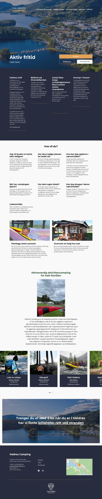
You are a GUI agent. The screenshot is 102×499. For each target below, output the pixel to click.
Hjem (39, 462)
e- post (21, 194)
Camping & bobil (58, 9)
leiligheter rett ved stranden (61, 423)
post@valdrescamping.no (17, 466)
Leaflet (79, 474)
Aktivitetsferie (71, 9)
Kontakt (90, 9)
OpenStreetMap (85, 474)
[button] (50, 392)
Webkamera (67, 61)
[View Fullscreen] (68, 465)
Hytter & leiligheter (44, 9)
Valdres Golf (16, 127)
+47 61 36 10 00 (85, 61)
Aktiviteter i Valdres (73, 384)
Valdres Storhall (14, 384)
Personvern (41, 465)
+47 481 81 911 (14, 382)
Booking (76, 56)
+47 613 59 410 (73, 382)
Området (82, 9)
